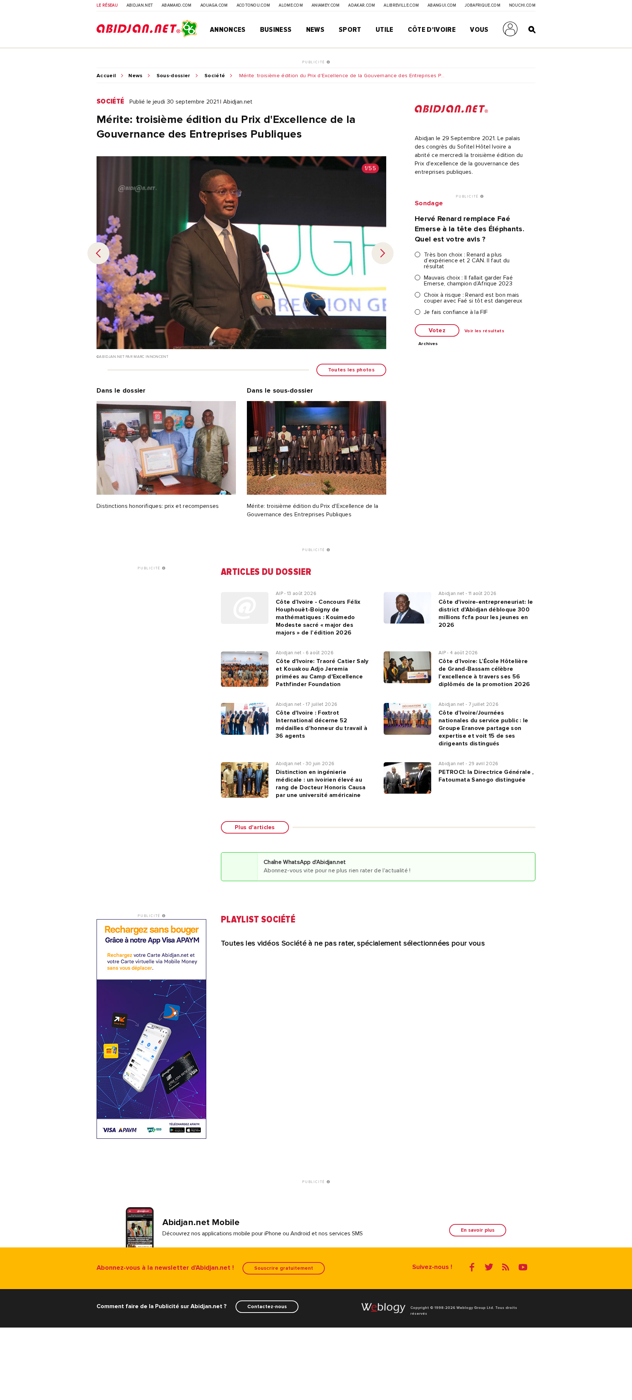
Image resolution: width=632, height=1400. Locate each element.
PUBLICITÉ (314, 62)
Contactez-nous (267, 1306)
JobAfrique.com (482, 5)
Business (276, 29)
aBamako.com (177, 5)
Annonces (228, 29)
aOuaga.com (214, 5)
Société (214, 75)
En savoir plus (477, 1230)
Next (383, 253)
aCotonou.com (253, 5)
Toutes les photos (351, 370)
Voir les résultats (484, 331)
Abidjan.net (140, 5)
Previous (98, 253)
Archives (428, 344)
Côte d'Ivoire (432, 29)
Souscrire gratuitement (283, 1268)
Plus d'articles (255, 827)
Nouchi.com (522, 5)
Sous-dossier (174, 75)
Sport (350, 29)
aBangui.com (442, 5)
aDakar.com (361, 5)
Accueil (106, 75)
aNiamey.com (326, 5)
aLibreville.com (401, 5)
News (315, 29)
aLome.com (291, 5)
